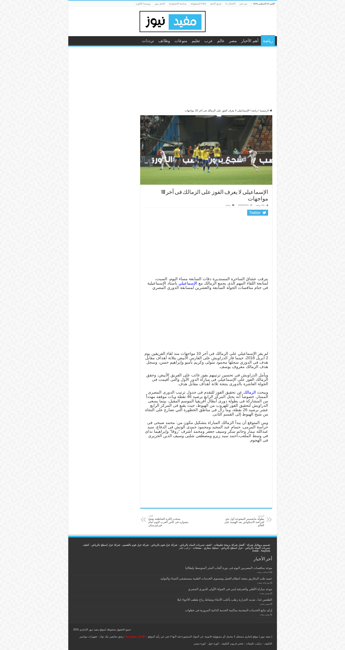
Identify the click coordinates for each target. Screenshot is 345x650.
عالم (221, 41)
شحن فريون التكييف (232, 643)
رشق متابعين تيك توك (112, 636)
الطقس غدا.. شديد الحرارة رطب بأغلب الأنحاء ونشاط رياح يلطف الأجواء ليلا (224, 599)
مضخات (197, 547)
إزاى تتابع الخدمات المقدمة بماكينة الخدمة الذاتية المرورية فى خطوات (228, 610)
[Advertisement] (172, 79)
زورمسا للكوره (143, 3)
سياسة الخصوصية (177, 3)
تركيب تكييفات (254, 643)
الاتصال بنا (230, 3)
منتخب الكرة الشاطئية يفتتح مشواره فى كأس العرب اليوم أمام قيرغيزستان (168, 521)
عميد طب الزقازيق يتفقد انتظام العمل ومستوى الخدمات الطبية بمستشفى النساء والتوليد (216, 578)
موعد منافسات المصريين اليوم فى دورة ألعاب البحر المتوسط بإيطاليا (228, 568)
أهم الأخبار (250, 41)
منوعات (180, 41)
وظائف (164, 41)
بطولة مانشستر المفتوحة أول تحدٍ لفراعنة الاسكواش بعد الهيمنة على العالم (244, 521)
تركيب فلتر (185, 547)
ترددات (148, 41)
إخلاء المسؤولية (198, 3)
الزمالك (250, 392)
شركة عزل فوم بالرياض (164, 544)
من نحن (243, 3)
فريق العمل (215, 3)
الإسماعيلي (187, 283)
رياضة (268, 41)
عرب (208, 41)
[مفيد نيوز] (172, 21)
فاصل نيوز (160, 3)
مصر (233, 41)
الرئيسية (265, 110)
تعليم (196, 41)
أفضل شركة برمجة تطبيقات (229, 544)
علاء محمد (260, 205)
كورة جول (213, 643)
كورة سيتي (200, 643)
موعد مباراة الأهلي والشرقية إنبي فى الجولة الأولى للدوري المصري (230, 589)
